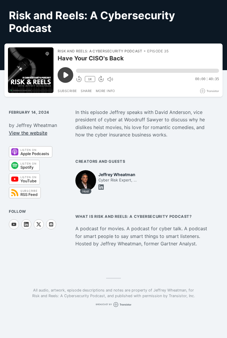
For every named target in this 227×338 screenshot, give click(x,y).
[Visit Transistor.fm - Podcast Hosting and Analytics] (209, 91)
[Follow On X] (39, 224)
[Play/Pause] (30, 70)
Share (86, 91)
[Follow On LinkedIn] (26, 224)
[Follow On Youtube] (14, 224)
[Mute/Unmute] (110, 79)
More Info (105, 91)
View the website (28, 133)
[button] (147, 71)
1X (90, 79)
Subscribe (67, 91)
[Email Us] (51, 224)
